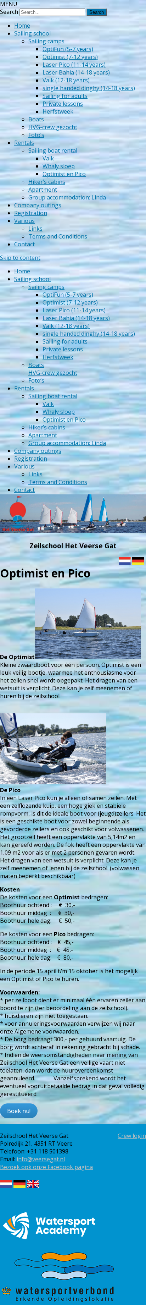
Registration (30, 213)
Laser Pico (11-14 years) (74, 64)
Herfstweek (58, 111)
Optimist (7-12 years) (70, 57)
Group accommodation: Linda (67, 197)
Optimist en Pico (64, 174)
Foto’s (36, 135)
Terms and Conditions (57, 236)
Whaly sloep (59, 166)
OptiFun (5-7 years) (68, 49)
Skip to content (20, 258)
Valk (48, 158)
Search (9, 12)
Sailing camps (46, 41)
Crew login (132, 1136)
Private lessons (63, 104)
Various (24, 221)
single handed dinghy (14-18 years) (89, 88)
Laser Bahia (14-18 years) (76, 72)
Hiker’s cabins (46, 182)
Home (22, 25)
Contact (24, 244)
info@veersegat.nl (41, 1159)
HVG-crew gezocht (52, 127)
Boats (36, 119)
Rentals (24, 143)
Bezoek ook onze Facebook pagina (46, 1167)
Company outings (37, 205)
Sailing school (32, 33)
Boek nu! (18, 1111)
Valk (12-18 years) (66, 80)
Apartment (42, 189)
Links (35, 228)
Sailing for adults (65, 96)
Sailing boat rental (52, 150)
